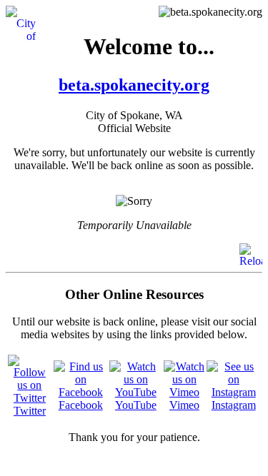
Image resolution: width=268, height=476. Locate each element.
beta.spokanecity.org (134, 85)
